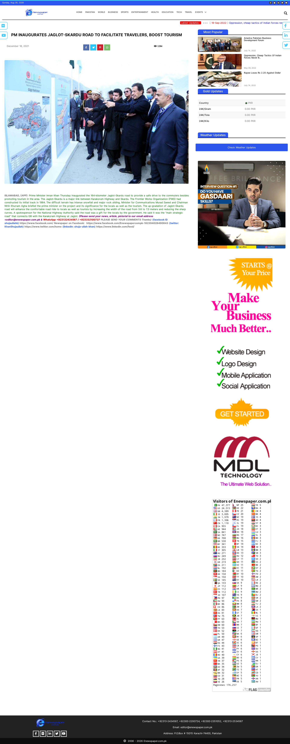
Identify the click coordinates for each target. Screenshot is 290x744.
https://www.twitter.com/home (43, 226)
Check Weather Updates (242, 147)
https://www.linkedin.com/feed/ (115, 226)
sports (124, 12)
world (101, 12)
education (167, 12)
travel (188, 12)
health (155, 12)
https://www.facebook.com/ (36, 222)
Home (79, 12)
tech (179, 12)
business (113, 12)
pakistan (90, 12)
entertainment (139, 12)
